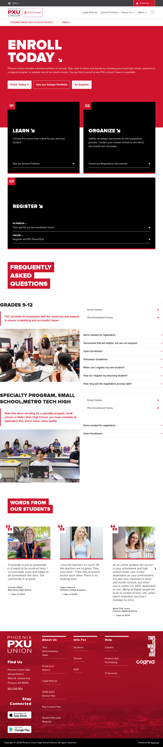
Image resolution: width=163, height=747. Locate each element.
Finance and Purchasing (112, 660)
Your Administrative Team (50, 651)
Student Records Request (51, 719)
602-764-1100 (15, 688)
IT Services (111, 673)
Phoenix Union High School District (32, 22)
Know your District (48, 668)
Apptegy (155, 742)
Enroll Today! (34, 12)
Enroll (66, 22)
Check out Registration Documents (108, 163)
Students (78, 647)
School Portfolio (109, 12)
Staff (76, 669)
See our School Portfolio (51, 84)
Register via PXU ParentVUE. (29, 239)
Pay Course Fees (51, 706)
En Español (82, 84)
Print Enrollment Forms (100, 317)
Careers (109, 647)
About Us (126, 12)
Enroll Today (18, 84)
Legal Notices (89, 12)
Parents (78, 658)
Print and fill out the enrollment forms (33, 227)
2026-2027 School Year (48, 693)
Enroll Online (94, 309)
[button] (155, 568)
